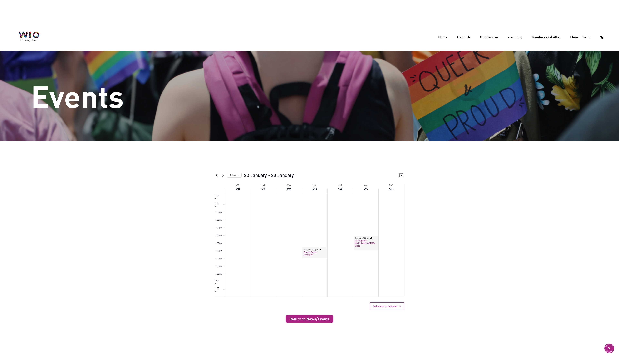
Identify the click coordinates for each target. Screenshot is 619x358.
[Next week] (223, 175)
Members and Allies (546, 37)
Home (442, 37)
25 (366, 189)
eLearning (515, 37)
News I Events (580, 37)
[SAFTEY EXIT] (609, 348)
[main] (309, 182)
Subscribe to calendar (385, 306)
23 (315, 189)
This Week (234, 175)
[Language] (598, 37)
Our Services (489, 37)
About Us (463, 37)
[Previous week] (217, 175)
